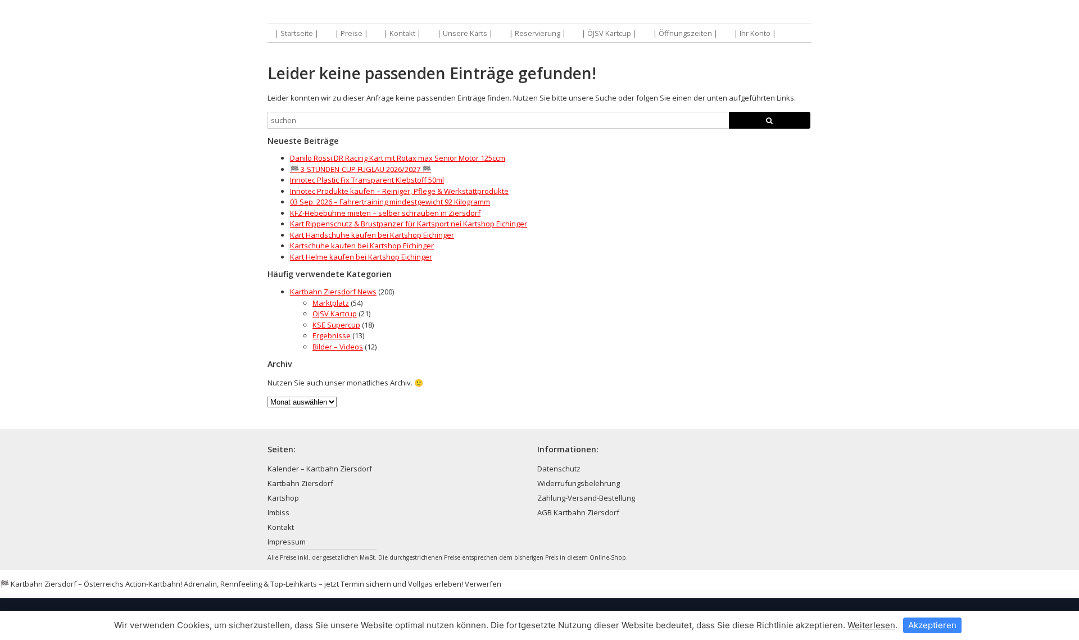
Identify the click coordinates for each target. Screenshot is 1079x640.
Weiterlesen (871, 625)
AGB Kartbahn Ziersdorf (578, 512)
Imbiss (278, 512)
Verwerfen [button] (483, 584)
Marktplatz (330, 303)
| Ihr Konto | (755, 33)
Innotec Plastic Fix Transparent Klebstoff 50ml (367, 180)
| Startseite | (297, 33)
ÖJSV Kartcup (334, 313)
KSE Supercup (336, 325)
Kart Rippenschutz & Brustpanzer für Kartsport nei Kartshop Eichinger (408, 224)
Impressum (287, 542)
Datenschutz (559, 469)
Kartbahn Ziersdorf (300, 483)
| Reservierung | (537, 33)
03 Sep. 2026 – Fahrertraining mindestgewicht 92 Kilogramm (390, 202)
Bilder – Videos (337, 347)
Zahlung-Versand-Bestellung (586, 498)
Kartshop (283, 498)
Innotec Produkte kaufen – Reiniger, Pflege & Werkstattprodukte (399, 191)
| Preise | (351, 33)
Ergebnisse (331, 335)
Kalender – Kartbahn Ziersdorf (320, 469)
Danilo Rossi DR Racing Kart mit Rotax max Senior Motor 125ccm (397, 158)
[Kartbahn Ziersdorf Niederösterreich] (404, 12)
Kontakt (281, 527)
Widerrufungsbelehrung (578, 483)
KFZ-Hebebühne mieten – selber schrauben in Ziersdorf (385, 213)
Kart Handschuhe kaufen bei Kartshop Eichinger (372, 235)
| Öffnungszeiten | (685, 33)
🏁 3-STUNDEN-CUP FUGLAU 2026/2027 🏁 (360, 169)
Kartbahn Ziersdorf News (333, 292)
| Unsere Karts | (465, 33)
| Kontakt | (402, 33)
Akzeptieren (932, 625)
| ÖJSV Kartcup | (609, 33)
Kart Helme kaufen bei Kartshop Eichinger (361, 257)
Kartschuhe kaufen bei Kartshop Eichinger (362, 245)
